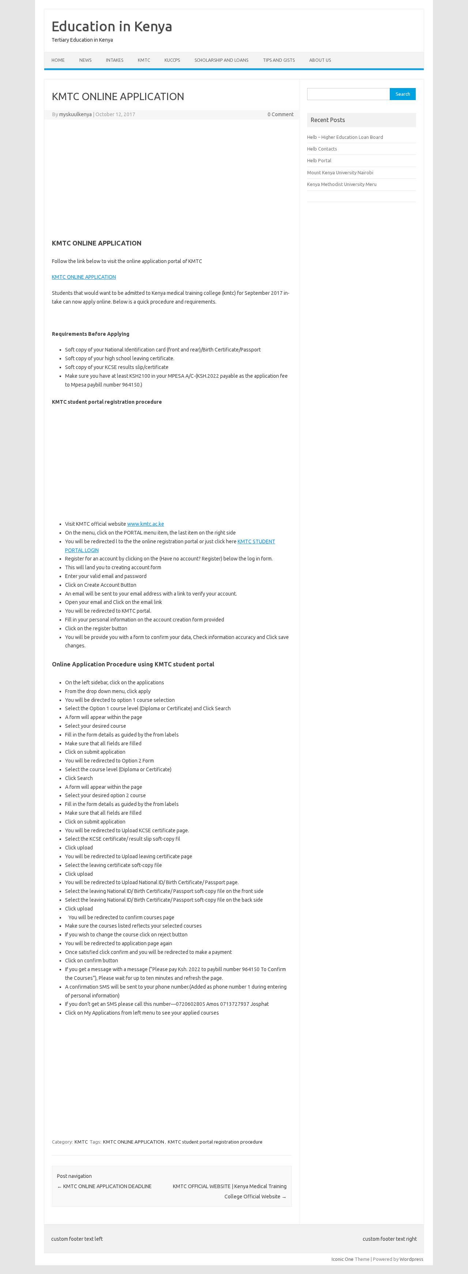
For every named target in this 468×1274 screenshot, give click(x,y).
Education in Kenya (112, 26)
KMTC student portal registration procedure (215, 1141)
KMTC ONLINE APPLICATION (84, 277)
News (85, 60)
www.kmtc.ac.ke (145, 524)
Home (58, 60)
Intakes (114, 60)
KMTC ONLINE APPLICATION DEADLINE (104, 1186)
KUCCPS (172, 60)
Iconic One (343, 1259)
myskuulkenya (75, 114)
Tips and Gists (279, 60)
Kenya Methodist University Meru (342, 184)
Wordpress (411, 1259)
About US (320, 60)
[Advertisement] (172, 178)
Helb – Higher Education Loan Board (345, 137)
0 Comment (281, 114)
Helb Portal (319, 160)
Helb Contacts (322, 148)
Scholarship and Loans (221, 60)
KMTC (144, 60)
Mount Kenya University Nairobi (340, 172)
